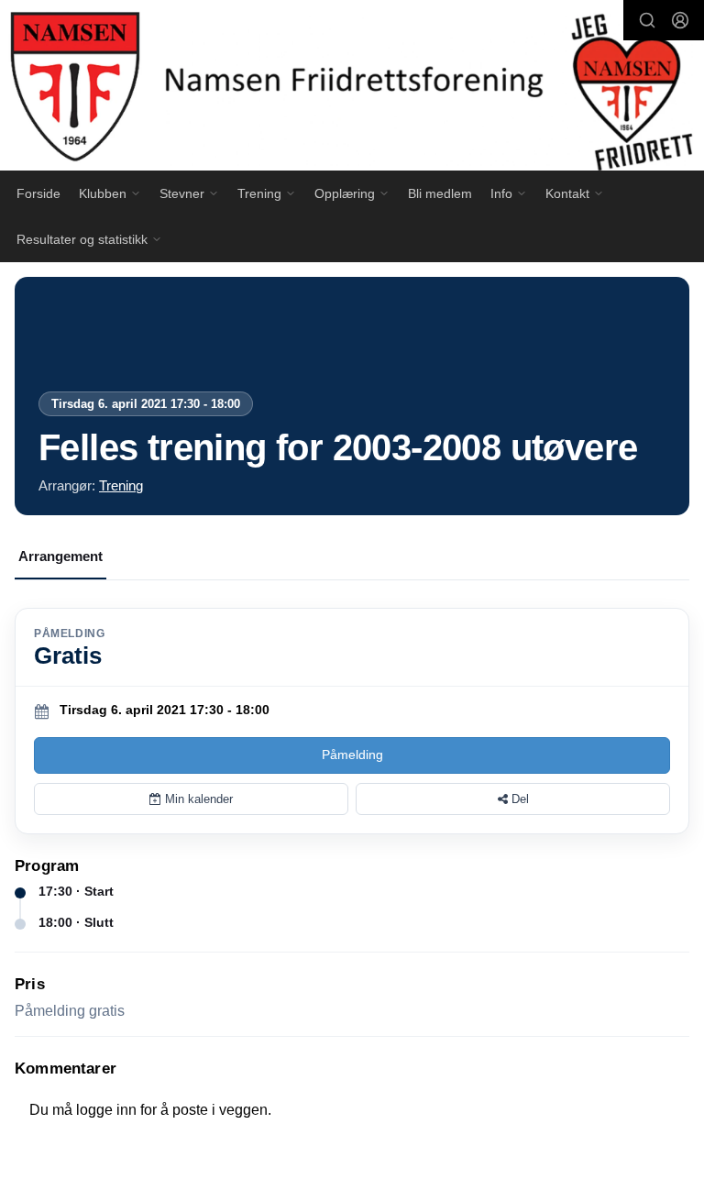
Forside (38, 193)
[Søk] (647, 20)
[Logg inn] (680, 20)
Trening (121, 485)
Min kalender (197, 799)
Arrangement (60, 556)
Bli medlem (440, 193)
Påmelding (352, 754)
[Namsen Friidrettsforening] (352, 88)
